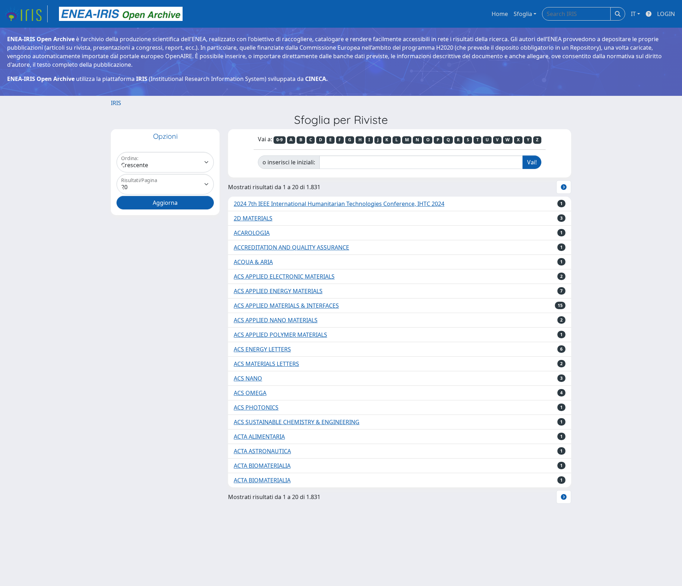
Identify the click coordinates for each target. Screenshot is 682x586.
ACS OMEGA (250, 393)
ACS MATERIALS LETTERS (266, 364)
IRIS (116, 103)
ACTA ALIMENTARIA (259, 436)
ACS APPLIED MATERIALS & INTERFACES (286, 306)
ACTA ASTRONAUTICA (262, 451)
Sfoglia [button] (523, 14)
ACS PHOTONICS (256, 407)
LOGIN (666, 14)
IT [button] (633, 14)
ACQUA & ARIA (253, 262)
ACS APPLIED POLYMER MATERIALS (280, 335)
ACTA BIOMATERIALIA (262, 466)
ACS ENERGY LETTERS (262, 349)
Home (500, 14)
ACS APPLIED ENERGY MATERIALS (278, 291)
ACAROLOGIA (252, 233)
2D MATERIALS (253, 218)
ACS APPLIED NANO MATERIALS (276, 320)
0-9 (279, 140)
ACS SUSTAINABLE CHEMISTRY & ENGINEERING (296, 422)
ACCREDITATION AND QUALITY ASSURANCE (291, 247)
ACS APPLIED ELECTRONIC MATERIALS (284, 276)
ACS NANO (248, 378)
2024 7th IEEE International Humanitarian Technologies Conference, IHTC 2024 (339, 204)
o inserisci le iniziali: (288, 162)
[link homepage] (26, 13)
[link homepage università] (120, 13)
